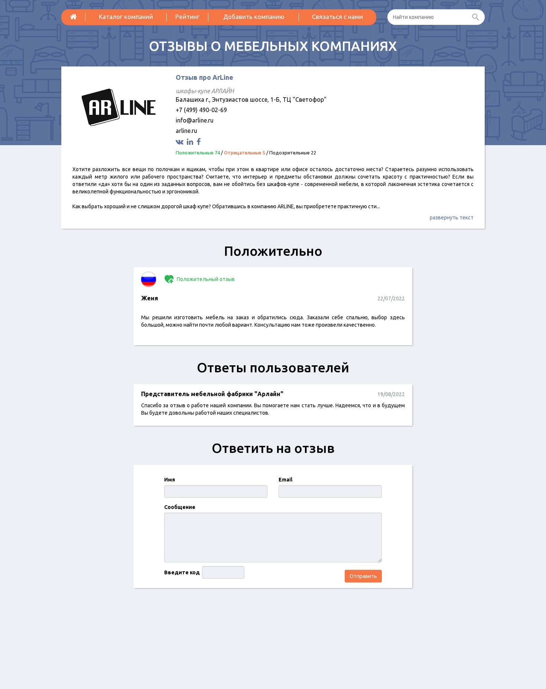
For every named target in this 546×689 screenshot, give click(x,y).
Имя (169, 480)
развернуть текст (452, 218)
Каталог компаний (126, 16)
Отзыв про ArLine (204, 77)
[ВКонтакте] (180, 141)
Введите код (182, 572)
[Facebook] (199, 141)
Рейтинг (187, 16)
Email (285, 480)
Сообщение (179, 507)
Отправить (363, 576)
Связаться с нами (337, 16)
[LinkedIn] (191, 141)
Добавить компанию (254, 16)
